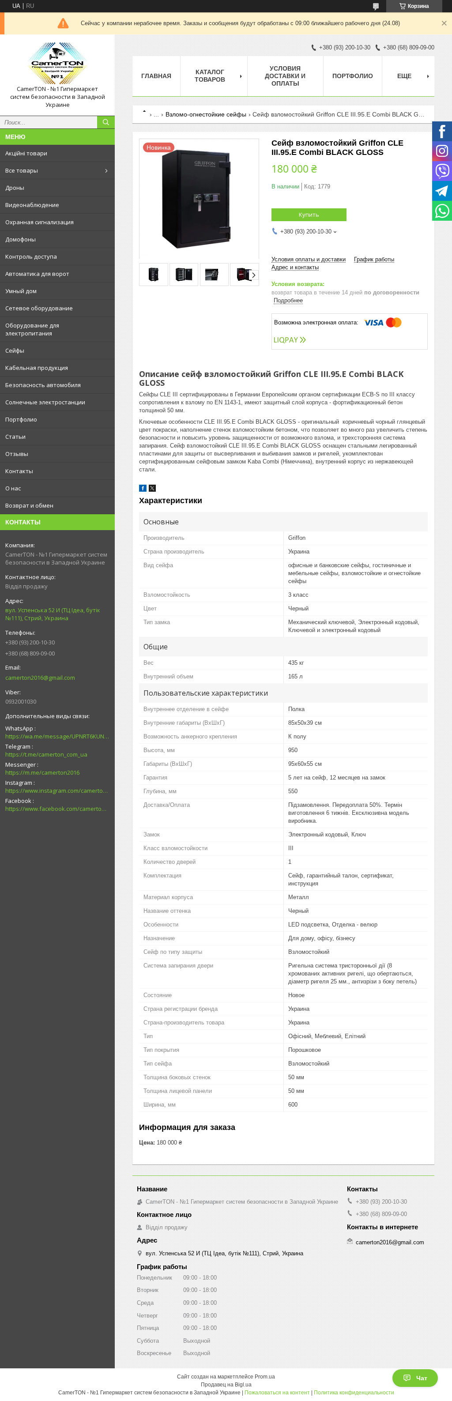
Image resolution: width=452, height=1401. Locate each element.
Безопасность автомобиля (43, 385)
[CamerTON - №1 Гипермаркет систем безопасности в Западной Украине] (57, 63)
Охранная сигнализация (39, 222)
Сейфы (14, 350)
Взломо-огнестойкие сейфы (206, 114)
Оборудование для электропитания (32, 329)
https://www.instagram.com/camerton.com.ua (57, 791)
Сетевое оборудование (39, 308)
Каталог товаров (210, 75)
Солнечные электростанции (45, 402)
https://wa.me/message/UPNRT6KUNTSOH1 (57, 736)
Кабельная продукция (36, 368)
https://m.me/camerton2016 (42, 772)
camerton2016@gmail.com (40, 678)
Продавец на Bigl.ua (226, 1385)
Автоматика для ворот (37, 274)
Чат (421, 1378)
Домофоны (20, 239)
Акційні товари (26, 153)
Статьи (15, 437)
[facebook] (143, 489)
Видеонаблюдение (32, 205)
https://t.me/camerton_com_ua (46, 754)
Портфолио (21, 419)
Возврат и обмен (29, 505)
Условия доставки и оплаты (285, 76)
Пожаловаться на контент (277, 1393)
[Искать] (106, 122)
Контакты (19, 471)
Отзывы (16, 454)
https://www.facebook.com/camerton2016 (57, 809)
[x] (152, 489)
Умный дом (21, 291)
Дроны (14, 188)
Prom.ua (265, 1377)
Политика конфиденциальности (354, 1393)
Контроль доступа (31, 256)
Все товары (21, 170)
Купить (309, 214)
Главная (156, 75)
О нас (13, 488)
